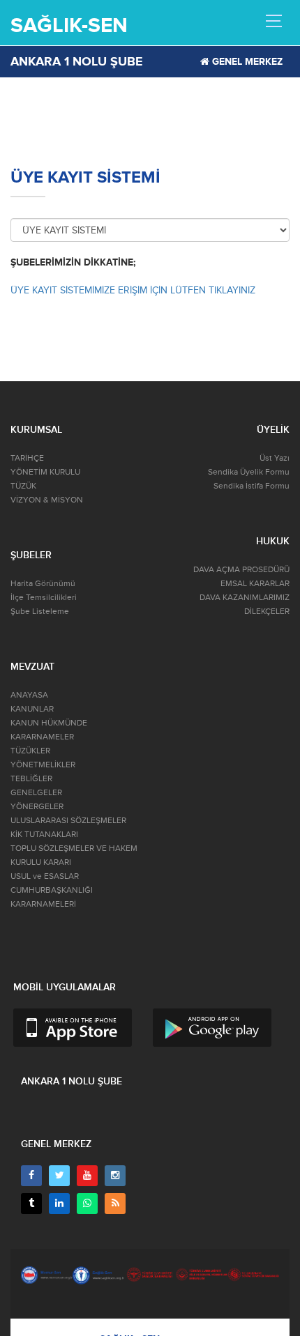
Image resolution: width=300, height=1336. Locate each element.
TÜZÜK (23, 486)
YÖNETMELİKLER (42, 765)
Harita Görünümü (42, 583)
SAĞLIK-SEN (69, 25)
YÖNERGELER (36, 806)
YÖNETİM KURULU (45, 472)
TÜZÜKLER (30, 751)
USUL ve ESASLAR (44, 876)
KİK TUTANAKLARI (44, 834)
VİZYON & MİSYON (46, 500)
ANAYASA (29, 695)
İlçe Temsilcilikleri (43, 597)
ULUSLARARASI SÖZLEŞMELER (68, 820)
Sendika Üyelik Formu (249, 472)
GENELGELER (36, 793)
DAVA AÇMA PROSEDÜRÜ (241, 570)
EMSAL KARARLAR (255, 583)
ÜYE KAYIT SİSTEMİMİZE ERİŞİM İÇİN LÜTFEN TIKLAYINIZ (132, 290)
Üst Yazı (275, 458)
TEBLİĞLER (31, 779)
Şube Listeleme (39, 611)
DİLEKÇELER (267, 611)
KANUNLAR (32, 709)
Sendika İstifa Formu (251, 486)
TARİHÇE (27, 458)
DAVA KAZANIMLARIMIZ (245, 597)
